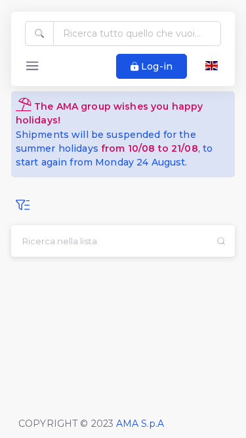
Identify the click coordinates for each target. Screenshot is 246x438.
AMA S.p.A (140, 423)
